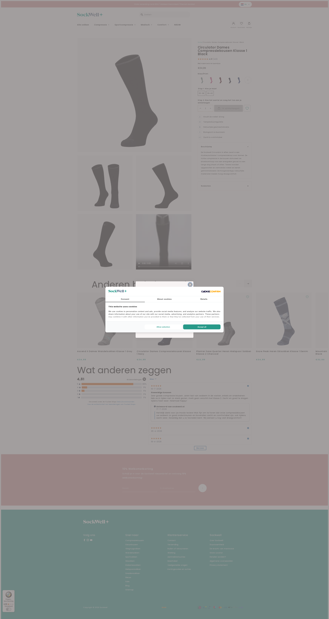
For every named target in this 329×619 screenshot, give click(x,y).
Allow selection (163, 327)
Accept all (202, 327)
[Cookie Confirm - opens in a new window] (211, 291)
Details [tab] (203, 299)
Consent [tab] (125, 299)
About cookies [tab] (164, 299)
